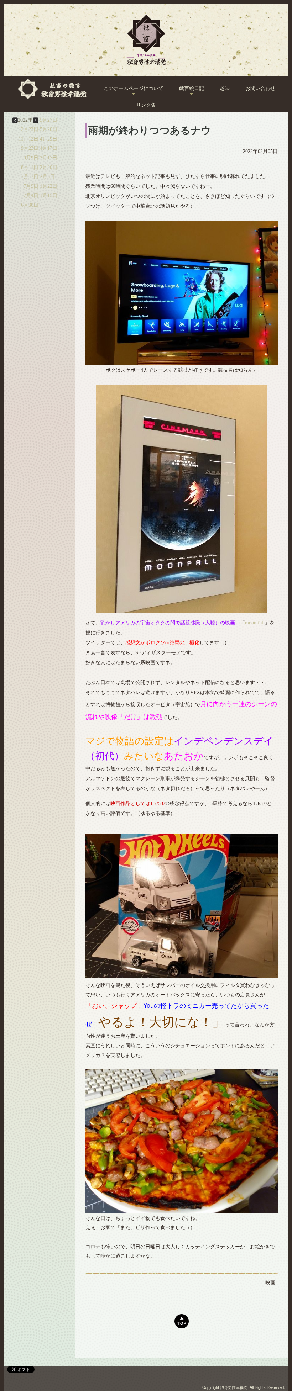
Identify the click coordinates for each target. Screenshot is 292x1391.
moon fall (255, 622)
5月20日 (48, 129)
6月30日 (29, 205)
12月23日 (28, 129)
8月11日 (29, 167)
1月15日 (48, 195)
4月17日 (48, 148)
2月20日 (48, 167)
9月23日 (29, 148)
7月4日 (31, 195)
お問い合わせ (260, 88)
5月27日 (48, 120)
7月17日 (29, 176)
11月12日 (28, 139)
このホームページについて (133, 88)
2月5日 (47, 176)
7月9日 (31, 186)
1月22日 (48, 186)
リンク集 (146, 105)
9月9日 (31, 157)
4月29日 (48, 139)
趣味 (225, 88)
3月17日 (48, 157)
